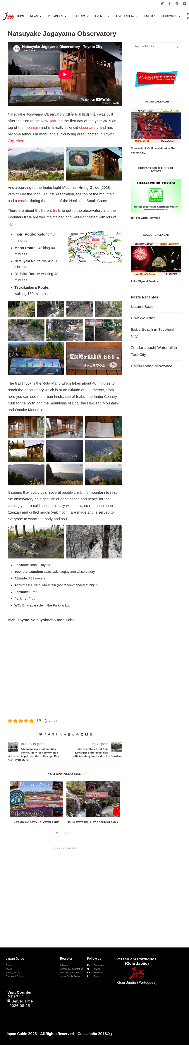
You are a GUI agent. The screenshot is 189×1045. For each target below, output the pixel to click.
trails (57, 210)
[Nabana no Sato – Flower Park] (36, 799)
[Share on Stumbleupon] (77, 734)
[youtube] (184, 3)
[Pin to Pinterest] (53, 734)
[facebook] (169, 3)
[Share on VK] (64, 734)
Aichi (20, 141)
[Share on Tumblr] (61, 734)
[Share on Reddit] (73, 734)
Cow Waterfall (143, 318)
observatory (89, 127)
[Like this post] (40, 734)
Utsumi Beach (143, 306)
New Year (48, 121)
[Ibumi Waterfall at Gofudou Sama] (93, 799)
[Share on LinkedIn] (57, 734)
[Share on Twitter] (49, 734)
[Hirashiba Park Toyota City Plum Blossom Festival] (156, 126)
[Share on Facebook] (45, 734)
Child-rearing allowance (151, 366)
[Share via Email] (91, 734)
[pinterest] (177, 3)
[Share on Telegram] (82, 734)
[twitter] (162, 3)
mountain (32, 127)
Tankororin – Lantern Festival (149, 281)
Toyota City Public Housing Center (152, 218)
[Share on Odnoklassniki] (69, 734)
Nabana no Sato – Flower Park (36, 822)
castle (23, 201)
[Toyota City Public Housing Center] (156, 196)
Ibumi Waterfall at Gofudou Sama (93, 822)
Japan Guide (15, 958)
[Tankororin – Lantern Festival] (156, 259)
